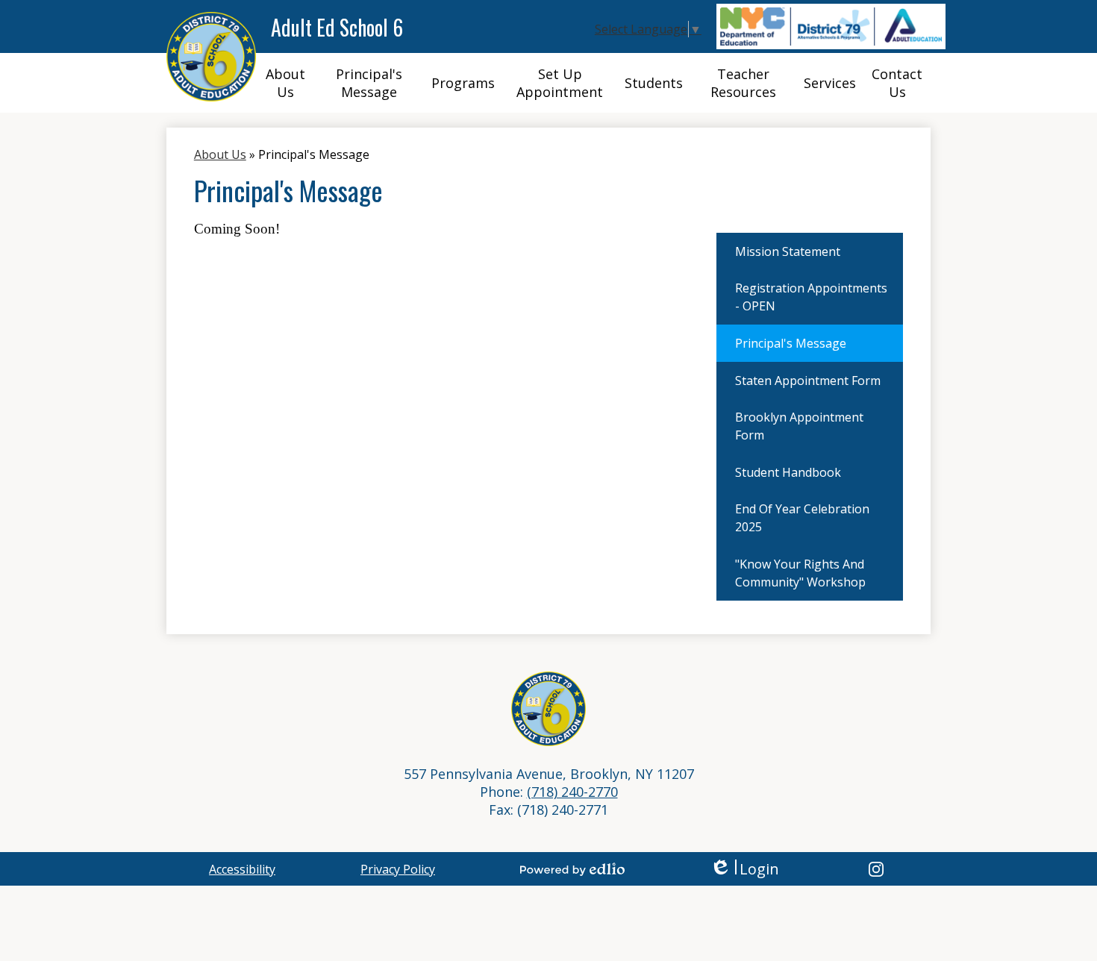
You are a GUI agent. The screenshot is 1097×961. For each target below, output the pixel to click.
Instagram (876, 869)
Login (744, 869)
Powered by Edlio (572, 869)
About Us (220, 154)
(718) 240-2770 (572, 792)
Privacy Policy (397, 869)
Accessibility (242, 869)
